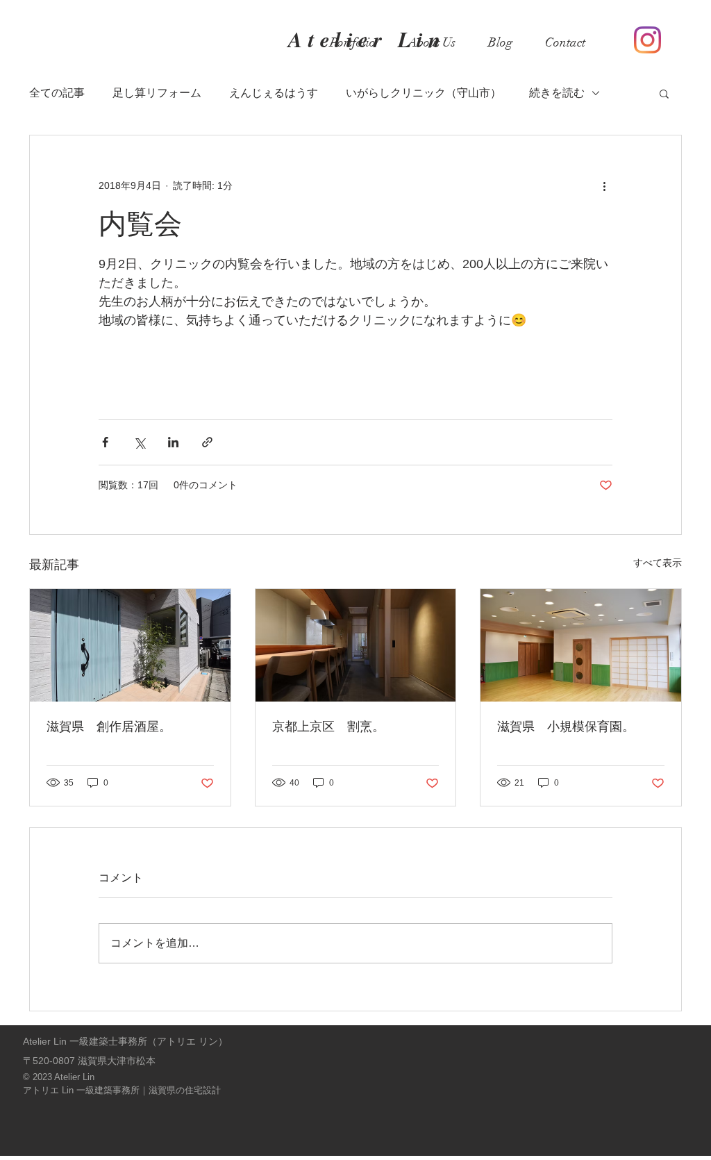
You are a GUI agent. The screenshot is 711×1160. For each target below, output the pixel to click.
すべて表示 (657, 562)
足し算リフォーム (156, 93)
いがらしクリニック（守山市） (423, 93)
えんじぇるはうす (273, 93)
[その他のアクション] (604, 185)
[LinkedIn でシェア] (173, 442)
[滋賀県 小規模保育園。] (580, 645)
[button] (664, 93)
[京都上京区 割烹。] (356, 645)
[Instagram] (647, 39)
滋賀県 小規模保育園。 (566, 727)
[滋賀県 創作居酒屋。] (130, 645)
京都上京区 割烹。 (328, 727)
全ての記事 (57, 93)
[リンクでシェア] (207, 442)
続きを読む (557, 93)
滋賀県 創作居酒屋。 (109, 727)
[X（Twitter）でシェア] (139, 442)
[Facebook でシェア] (105, 442)
